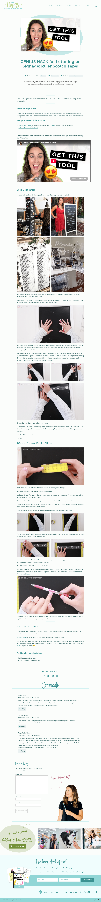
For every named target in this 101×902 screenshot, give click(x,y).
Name (18, 797)
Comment (19, 774)
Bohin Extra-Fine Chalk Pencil (28, 128)
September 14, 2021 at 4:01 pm (28, 717)
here (28, 574)
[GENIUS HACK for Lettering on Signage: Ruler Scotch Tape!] (57, 675)
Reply (23, 709)
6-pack (53, 125)
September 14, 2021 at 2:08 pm (28, 697)
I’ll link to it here (22, 637)
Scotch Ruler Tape (25, 125)
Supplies (76, 76)
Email (17, 803)
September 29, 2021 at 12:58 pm (29, 735)
